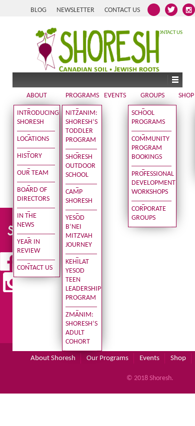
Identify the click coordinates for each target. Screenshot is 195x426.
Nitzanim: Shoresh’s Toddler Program (82, 126)
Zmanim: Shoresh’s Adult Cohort (82, 328)
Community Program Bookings (151, 148)
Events (115, 95)
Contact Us (122, 10)
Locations (33, 139)
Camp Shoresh (79, 196)
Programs (82, 95)
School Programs (148, 117)
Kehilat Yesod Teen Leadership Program (82, 280)
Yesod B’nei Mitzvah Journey (79, 231)
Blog (38, 10)
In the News (26, 220)
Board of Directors (33, 194)
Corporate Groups (149, 213)
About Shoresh (53, 358)
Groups (152, 95)
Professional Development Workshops (151, 183)
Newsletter (75, 10)
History (29, 156)
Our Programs (107, 358)
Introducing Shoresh (36, 117)
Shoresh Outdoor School (81, 166)
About (36, 95)
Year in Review (28, 246)
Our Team (32, 173)
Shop (186, 95)
